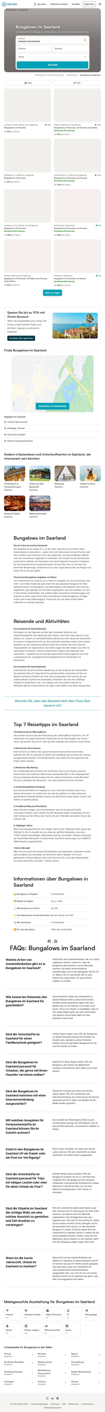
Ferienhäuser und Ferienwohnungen (49, 75)
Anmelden (76, 4)
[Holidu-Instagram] (47, 1398)
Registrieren (89, 4)
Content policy (87, 1404)
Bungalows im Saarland (90, 75)
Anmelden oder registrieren (21, 338)
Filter (78, 83)
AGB (64, 1404)
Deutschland (72, 75)
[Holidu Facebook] (57, 1398)
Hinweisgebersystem (52, 1407)
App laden (41, 4)
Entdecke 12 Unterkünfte (52, 406)
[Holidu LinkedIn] (52, 1398)
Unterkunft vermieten (59, 4)
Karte (29, 83)
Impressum (54, 1404)
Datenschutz (73, 1404)
